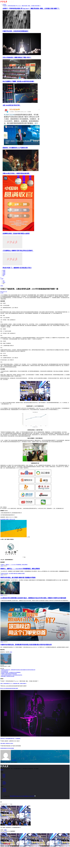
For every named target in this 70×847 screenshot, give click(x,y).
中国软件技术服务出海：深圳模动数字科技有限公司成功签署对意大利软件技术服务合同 (26, 695)
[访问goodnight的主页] (5, 714)
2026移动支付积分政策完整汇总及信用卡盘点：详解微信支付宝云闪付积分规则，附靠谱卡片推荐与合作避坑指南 (33, 648)
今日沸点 (4, 4)
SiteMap (4, 834)
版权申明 (4, 833)
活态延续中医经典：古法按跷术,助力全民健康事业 (11, 723)
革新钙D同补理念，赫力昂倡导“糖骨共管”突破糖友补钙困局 (17, 628)
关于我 (4, 832)
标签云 (4, 826)
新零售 (4, 324)
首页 (3, 331)
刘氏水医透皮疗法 (4, 721)
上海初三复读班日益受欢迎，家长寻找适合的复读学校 (11, 725)
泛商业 (4, 332)
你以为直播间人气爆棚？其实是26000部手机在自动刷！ (19, 81)
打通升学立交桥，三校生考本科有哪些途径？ (16, 31)
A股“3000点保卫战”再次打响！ (12, 105)
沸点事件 (4, 840)
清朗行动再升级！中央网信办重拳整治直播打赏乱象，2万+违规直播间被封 (10, 789)
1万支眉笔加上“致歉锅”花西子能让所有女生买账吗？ (18, 282)
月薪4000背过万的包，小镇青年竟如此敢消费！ (16, 173)
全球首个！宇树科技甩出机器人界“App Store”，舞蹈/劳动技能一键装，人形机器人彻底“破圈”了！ (31, 8)
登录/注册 (14, 810)
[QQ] (2, 820)
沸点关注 (4, 839)
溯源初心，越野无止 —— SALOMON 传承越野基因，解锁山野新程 (20, 619)
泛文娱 (4, 323)
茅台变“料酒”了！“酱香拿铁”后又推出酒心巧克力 (17, 318)
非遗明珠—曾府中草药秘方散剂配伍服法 (9, 724)
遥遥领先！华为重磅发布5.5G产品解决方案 (15, 147)
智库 (3, 326)
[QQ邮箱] (3, 820)
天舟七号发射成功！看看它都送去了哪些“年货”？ (17, 57)
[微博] (1, 820)
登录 (2, 329)
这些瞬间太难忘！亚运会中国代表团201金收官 (16, 233)
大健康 (4, 322)
